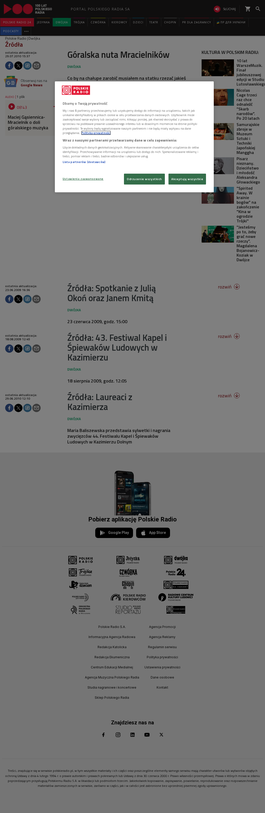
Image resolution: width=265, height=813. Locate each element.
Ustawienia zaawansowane (83, 178)
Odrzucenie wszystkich (144, 179)
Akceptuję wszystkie (187, 179)
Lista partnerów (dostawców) (84, 162)
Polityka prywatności (96, 133)
